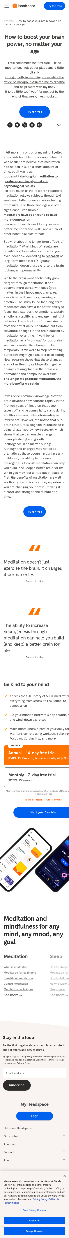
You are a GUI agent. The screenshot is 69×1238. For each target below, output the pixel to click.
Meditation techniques (18, 989)
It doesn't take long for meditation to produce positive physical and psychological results (31, 181)
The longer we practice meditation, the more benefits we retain (32, 381)
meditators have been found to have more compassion (30, 217)
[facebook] (10, 125)
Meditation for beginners (20, 972)
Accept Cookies (34, 1231)
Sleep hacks (57, 989)
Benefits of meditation (18, 978)
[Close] (65, 1176)
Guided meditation (16, 983)
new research (43, 429)
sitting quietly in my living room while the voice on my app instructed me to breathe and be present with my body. (34, 82)
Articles (9, 21)
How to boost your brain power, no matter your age (32, 22)
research (52, 256)
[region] (34, 1204)
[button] (39, 125)
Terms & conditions (34, 799)
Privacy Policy (40, 1199)
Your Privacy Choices (34, 1210)
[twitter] (17, 125)
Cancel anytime (54, 799)
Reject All (34, 1220)
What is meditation (16, 967)
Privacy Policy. (24, 1063)
